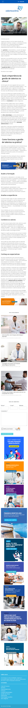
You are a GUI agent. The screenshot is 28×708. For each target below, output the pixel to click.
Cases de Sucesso (5, 686)
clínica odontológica (7, 115)
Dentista (3, 687)
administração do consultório (15, 280)
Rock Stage (9, 706)
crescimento (10, 100)
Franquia (3, 690)
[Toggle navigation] (3, 1)
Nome (3, 405)
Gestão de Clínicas (5, 694)
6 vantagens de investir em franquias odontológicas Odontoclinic (11, 364)
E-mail (12, 405)
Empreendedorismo (8, 24)
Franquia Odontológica (6, 692)
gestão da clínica (6, 67)
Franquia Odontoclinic (12, 32)
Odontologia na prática (6, 697)
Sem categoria (4, 698)
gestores (5, 50)
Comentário (4, 411)
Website (21, 405)
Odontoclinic (4, 695)
